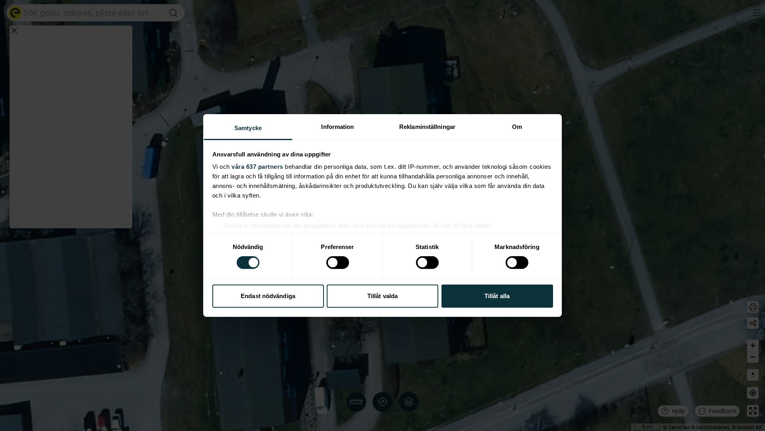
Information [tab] (337, 126)
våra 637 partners (257, 166)
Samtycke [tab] (248, 128)
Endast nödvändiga (268, 296)
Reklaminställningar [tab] (427, 126)
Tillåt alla (497, 296)
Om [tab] (517, 126)
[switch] (337, 262)
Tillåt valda (382, 296)
